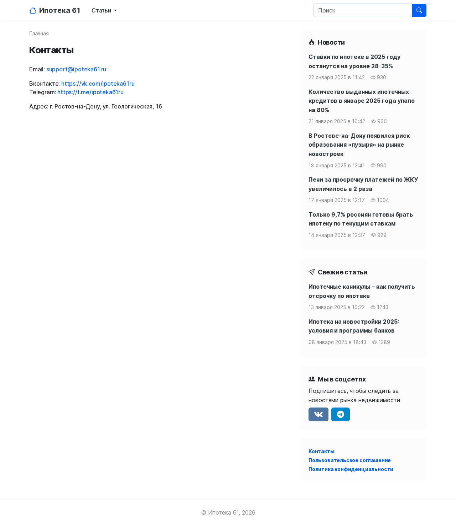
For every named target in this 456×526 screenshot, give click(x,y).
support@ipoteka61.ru (76, 69)
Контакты (322, 451)
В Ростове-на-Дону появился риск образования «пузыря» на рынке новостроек (359, 144)
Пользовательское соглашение (350, 460)
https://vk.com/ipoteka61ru (97, 83)
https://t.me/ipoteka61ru (90, 92)
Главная (39, 33)
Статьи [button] (102, 10)
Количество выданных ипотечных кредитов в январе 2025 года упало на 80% (362, 100)
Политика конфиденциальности (351, 469)
